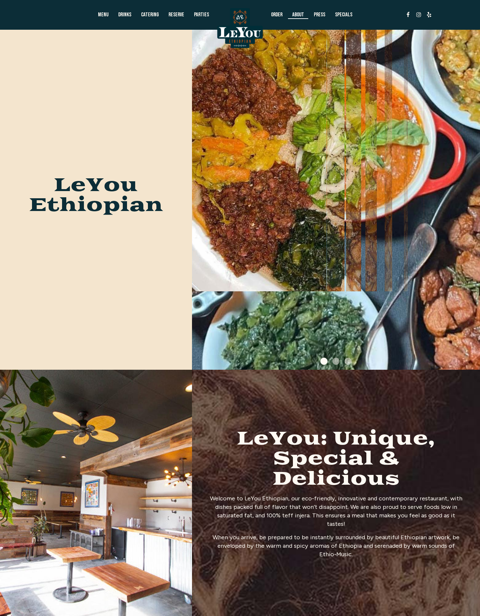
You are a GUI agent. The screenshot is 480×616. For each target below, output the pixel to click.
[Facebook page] (408, 14)
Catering (150, 14)
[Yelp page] (429, 14)
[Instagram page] (418, 14)
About (298, 14)
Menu (103, 14)
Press (319, 14)
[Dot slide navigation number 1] (324, 361)
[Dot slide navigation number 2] (336, 361)
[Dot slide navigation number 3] (348, 361)
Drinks (124, 14)
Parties (201, 14)
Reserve (176, 14)
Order (276, 14)
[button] (475, 365)
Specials (343, 14)
